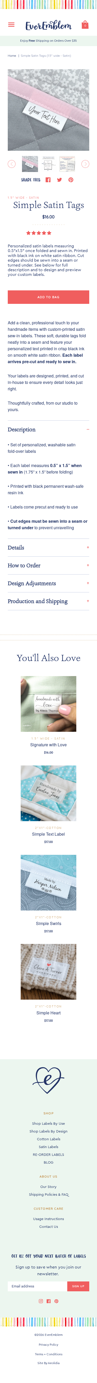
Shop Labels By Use (48, 1124)
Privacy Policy (48, 1344)
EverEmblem (54, 1334)
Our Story (48, 1187)
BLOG (48, 1162)
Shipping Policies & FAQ (48, 1194)
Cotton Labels (48, 1139)
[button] (39, 233)
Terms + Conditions (48, 1354)
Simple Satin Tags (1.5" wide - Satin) (46, 56)
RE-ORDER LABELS (48, 1155)
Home (12, 56)
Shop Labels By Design (48, 1131)
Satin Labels (48, 1147)
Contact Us (48, 1227)
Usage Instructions (48, 1219)
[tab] (48, 429)
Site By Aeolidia (48, 1363)
